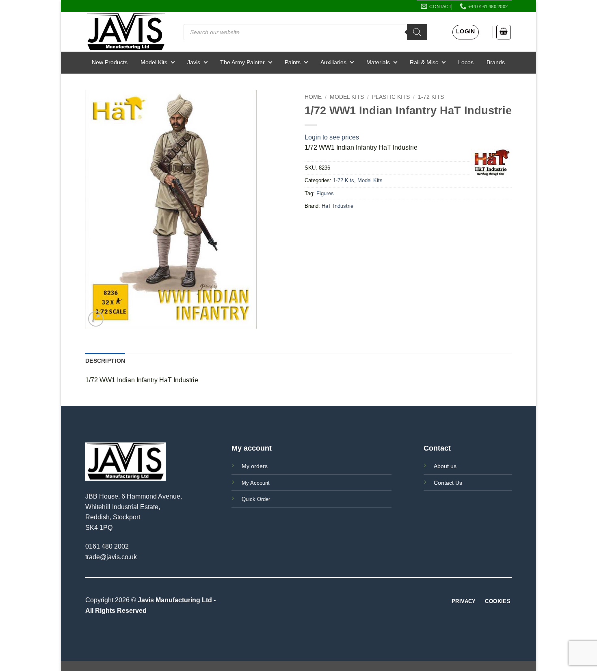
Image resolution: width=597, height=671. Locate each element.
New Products (110, 62)
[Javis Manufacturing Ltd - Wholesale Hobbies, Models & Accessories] (126, 32)
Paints (293, 62)
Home (313, 97)
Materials (378, 62)
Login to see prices (332, 137)
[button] (465, 32)
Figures (325, 193)
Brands (496, 62)
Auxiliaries (333, 62)
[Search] (417, 32)
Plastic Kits (391, 97)
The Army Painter (242, 62)
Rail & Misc (424, 62)
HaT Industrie (337, 206)
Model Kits (154, 62)
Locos (466, 62)
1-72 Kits (431, 97)
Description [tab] (105, 360)
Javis (193, 62)
